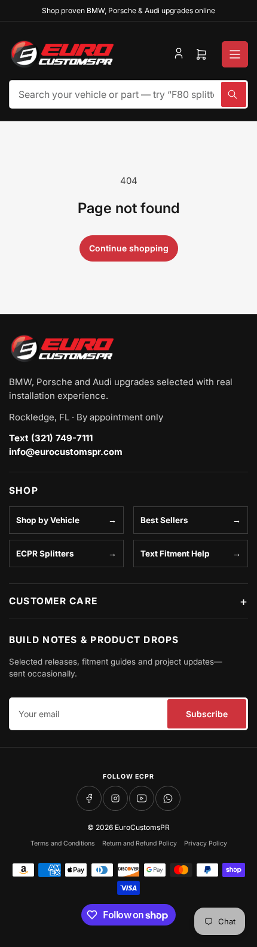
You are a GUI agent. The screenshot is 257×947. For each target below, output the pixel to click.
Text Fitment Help (175, 553)
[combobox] (128, 94)
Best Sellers (164, 520)
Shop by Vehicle (47, 520)
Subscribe (207, 714)
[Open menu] (235, 54)
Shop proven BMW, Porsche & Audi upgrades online (128, 10)
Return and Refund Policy (139, 843)
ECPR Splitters (45, 553)
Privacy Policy (205, 843)
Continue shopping (129, 248)
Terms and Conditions (62, 843)
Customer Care (53, 601)
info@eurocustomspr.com (66, 451)
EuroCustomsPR (142, 827)
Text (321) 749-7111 (51, 438)
